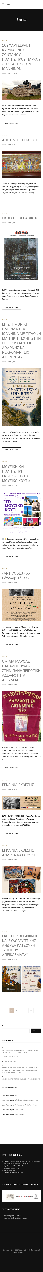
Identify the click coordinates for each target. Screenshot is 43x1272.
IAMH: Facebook (13, 1253)
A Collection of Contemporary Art (26, 1100)
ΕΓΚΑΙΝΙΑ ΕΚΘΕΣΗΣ (18, 785)
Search (4, 1026)
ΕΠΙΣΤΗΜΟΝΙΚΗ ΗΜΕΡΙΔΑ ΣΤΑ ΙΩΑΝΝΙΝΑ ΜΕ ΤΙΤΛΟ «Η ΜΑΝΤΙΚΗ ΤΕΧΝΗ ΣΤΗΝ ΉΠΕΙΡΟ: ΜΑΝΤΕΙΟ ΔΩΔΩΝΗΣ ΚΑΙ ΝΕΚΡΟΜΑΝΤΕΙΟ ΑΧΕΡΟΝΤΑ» (20, 1070)
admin (4, 73)
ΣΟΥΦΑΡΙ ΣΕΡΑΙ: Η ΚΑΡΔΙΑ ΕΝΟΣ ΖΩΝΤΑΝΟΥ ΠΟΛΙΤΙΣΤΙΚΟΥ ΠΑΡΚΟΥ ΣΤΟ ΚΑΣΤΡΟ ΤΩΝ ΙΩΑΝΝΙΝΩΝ (20, 1051)
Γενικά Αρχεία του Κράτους (12, 1216)
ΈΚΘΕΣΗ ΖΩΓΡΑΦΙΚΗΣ (20, 218)
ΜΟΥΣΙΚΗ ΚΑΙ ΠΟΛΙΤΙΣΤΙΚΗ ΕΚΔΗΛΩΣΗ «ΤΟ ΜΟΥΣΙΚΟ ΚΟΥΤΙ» (21, 1079)
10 (31, 1010)
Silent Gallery (19, 1110)
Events (4, 40)
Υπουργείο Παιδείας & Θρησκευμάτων (16, 1218)
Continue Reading (11, 123)
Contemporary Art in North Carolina (27, 1105)
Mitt (16, 1095)
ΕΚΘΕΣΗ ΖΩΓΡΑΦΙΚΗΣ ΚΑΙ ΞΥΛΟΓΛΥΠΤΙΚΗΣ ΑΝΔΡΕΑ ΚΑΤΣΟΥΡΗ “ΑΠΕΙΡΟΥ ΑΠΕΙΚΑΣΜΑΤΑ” (20, 945)
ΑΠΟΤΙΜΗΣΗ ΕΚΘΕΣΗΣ (20, 140)
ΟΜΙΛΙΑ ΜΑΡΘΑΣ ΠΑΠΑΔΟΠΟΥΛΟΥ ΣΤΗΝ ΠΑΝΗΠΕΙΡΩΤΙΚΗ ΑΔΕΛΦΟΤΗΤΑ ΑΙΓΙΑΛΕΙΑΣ (21, 670)
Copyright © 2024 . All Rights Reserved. (21, 1250)
